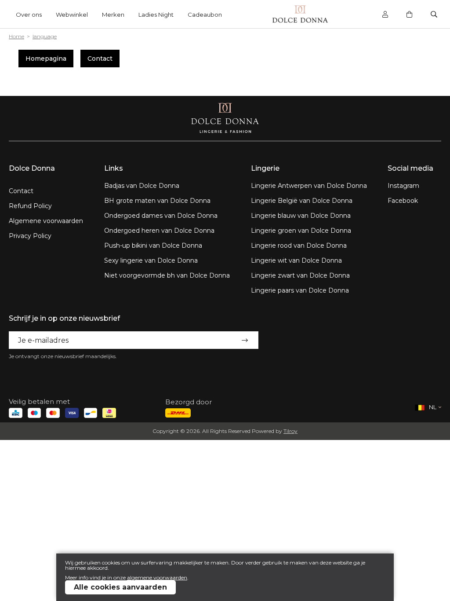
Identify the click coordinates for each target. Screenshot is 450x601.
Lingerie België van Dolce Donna (301, 201)
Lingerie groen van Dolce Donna (301, 231)
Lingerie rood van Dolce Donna (299, 245)
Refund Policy (30, 206)
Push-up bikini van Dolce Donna (153, 245)
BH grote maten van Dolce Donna (157, 201)
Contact (99, 58)
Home (16, 36)
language (45, 36)
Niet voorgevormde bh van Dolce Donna (167, 275)
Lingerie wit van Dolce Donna (296, 260)
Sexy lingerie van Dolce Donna (151, 260)
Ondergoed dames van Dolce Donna (161, 216)
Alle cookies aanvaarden (120, 587)
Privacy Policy (30, 236)
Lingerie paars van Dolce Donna (300, 290)
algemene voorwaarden (157, 577)
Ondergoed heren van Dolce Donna (159, 231)
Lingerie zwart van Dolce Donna (300, 275)
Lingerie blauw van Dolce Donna (301, 216)
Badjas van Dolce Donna (141, 186)
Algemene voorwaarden (46, 221)
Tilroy (290, 431)
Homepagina (45, 58)
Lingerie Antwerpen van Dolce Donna (309, 186)
